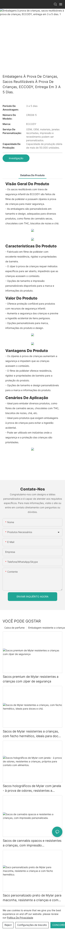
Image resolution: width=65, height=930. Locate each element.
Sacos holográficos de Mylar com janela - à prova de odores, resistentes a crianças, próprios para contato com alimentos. (32, 788)
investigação (16, 158)
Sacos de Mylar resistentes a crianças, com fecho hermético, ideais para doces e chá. (32, 734)
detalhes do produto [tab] (32, 175)
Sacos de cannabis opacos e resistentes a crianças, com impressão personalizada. (32, 843)
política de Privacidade (20, 917)
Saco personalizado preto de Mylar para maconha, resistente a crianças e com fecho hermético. (32, 898)
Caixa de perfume (14, 627)
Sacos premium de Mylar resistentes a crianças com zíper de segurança (30, 679)
